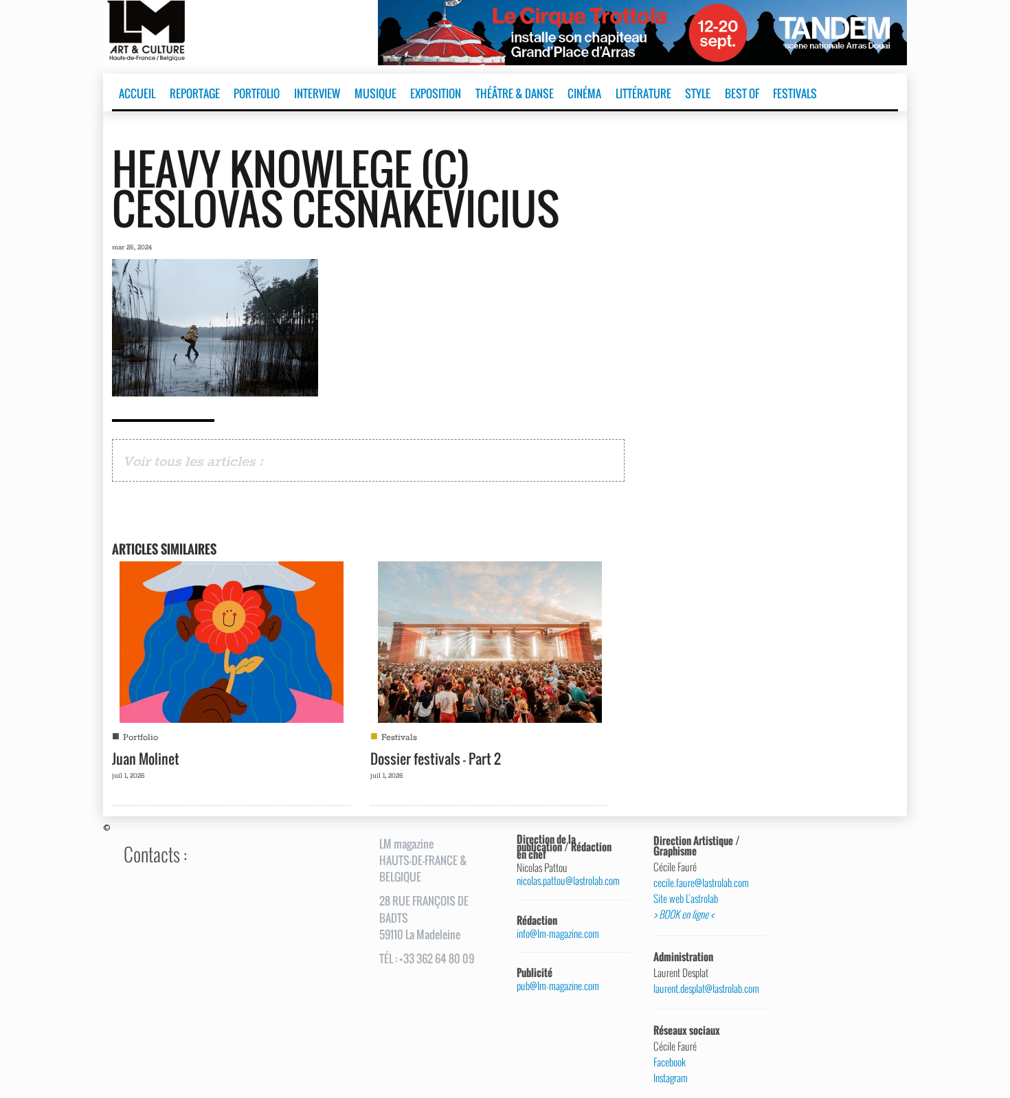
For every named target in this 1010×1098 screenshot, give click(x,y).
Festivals (399, 737)
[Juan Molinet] (232, 640)
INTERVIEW (317, 93)
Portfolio (140, 737)
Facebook (669, 1062)
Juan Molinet (145, 758)
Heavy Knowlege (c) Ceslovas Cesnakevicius (335, 188)
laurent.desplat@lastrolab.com (704, 988)
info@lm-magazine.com (558, 933)
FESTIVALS (795, 93)
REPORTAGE (195, 93)
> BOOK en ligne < (683, 914)
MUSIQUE (375, 93)
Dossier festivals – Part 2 (435, 758)
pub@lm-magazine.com (558, 985)
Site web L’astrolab (685, 898)
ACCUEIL (137, 93)
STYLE (697, 93)
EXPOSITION (435, 93)
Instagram (670, 1078)
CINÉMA (584, 93)
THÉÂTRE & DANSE (514, 93)
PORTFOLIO (257, 93)
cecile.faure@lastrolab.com (701, 882)
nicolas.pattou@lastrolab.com (568, 880)
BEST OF (742, 93)
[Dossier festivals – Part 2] (490, 640)
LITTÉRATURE (643, 93)
